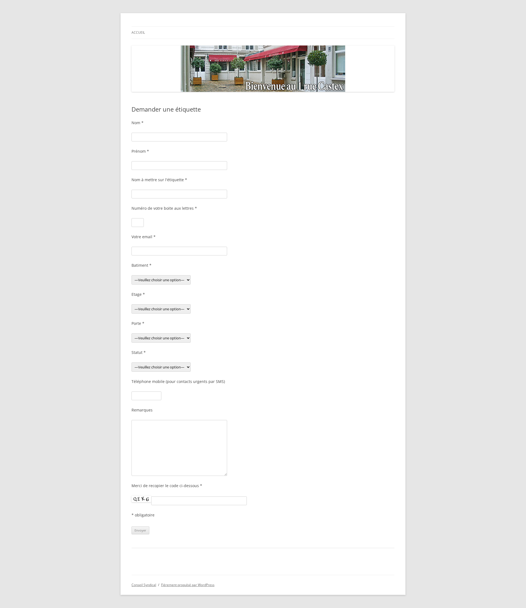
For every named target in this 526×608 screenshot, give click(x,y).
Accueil (138, 32)
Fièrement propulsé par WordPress (188, 585)
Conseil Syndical (144, 585)
